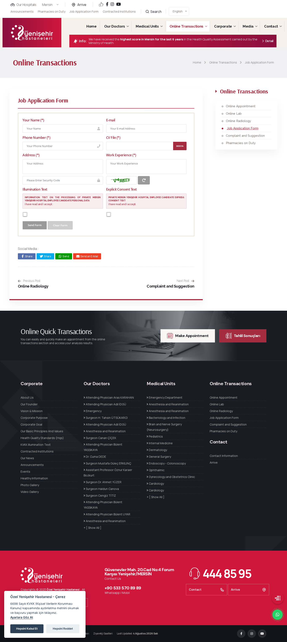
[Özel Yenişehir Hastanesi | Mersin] (32, 32)
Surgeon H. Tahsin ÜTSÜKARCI (106, 418)
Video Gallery (30, 492)
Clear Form (60, 225)
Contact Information (224, 456)
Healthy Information (34, 478)
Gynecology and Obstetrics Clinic (171, 477)
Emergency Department (165, 397)
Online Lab (234, 113)
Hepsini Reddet (63, 628)
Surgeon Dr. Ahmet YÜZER (103, 482)
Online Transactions (187, 26)
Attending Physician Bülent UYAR (107, 514)
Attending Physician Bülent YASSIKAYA (103, 447)
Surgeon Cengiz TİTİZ (100, 495)
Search (156, 11)
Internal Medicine (160, 443)
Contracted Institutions (119, 11)
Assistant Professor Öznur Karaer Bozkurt (108, 472)
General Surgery (159, 457)
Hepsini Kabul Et (27, 628)
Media (248, 26)
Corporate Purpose (34, 418)
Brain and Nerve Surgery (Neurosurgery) (164, 427)
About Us (27, 397)
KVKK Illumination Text (36, 445)
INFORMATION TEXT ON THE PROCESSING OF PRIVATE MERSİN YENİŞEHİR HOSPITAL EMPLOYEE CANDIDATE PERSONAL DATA (63, 199)
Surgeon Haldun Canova (102, 489)
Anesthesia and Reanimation (105, 431)
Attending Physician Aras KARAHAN (109, 397)
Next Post (183, 281)
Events (25, 472)
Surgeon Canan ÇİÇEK (100, 438)
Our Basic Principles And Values (42, 431)
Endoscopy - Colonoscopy (167, 463)
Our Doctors (114, 26)
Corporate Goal (31, 424)
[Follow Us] (107, 4)
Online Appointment (240, 106)
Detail (269, 41)
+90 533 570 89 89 (123, 588)
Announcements (22, 11)
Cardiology (156, 483)
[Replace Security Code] (144, 180)
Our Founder (29, 404)
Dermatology (157, 450)
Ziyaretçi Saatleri (103, 633)
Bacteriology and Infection (166, 418)
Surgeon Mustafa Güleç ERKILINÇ (108, 463)
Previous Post (31, 281)
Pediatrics (155, 436)
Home (91, 26)
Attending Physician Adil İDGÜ (105, 404)
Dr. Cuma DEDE (95, 457)
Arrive (81, 5)
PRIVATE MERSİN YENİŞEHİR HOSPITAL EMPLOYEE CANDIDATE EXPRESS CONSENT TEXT (146, 199)
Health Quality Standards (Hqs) (42, 438)
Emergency (93, 411)
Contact (271, 26)
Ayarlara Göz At (21, 617)
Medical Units (147, 26)
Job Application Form (84, 11)
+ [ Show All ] (92, 528)
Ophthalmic (156, 470)
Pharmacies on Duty (51, 11)
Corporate (223, 26)
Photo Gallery (30, 485)
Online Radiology (33, 286)
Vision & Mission (32, 411)
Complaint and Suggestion (170, 286)
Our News (27, 458)
